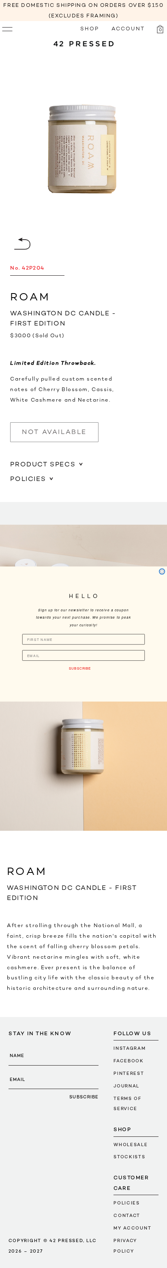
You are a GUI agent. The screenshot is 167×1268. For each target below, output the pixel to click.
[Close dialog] (162, 571)
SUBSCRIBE (80, 668)
